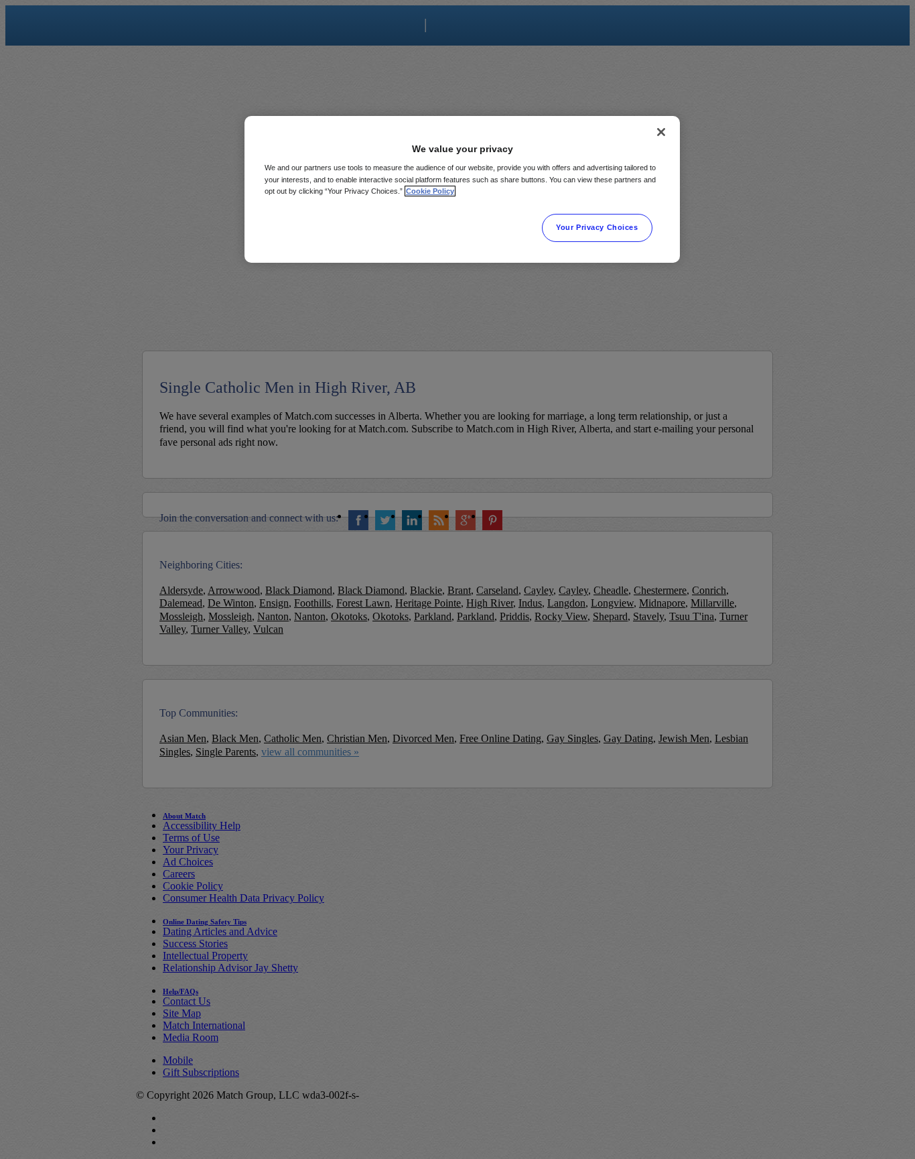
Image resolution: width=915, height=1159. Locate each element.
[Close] (661, 132)
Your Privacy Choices (597, 227)
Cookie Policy (430, 191)
